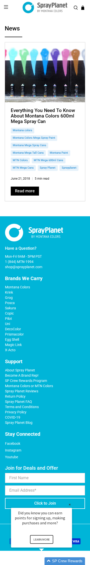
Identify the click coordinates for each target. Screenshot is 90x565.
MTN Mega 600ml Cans (48, 160)
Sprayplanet (69, 167)
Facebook (12, 444)
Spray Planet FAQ (18, 402)
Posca (10, 303)
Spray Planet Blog (18, 423)
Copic (9, 313)
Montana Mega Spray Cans (29, 145)
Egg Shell (12, 339)
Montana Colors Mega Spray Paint (34, 137)
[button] (47, 561)
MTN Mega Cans (23, 167)
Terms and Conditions (22, 407)
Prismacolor (14, 334)
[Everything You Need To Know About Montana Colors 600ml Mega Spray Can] (45, 72)
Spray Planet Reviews (21, 391)
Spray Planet (48, 167)
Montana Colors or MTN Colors (29, 386)
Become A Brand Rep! (21, 375)
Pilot (8, 319)
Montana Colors (17, 287)
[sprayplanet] (45, 7)
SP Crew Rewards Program (26, 381)
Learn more (42, 539)
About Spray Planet (20, 370)
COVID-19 (12, 417)
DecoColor (13, 329)
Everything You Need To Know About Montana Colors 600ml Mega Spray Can (43, 116)
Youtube (11, 457)
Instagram (13, 450)
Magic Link (13, 345)
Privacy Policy (15, 412)
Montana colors (22, 130)
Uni (7, 324)
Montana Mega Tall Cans (28, 152)
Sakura (10, 308)
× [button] (70, 504)
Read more (25, 191)
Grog (9, 298)
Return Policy (15, 396)
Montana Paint (59, 152)
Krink (9, 292)
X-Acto (10, 350)
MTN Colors (20, 160)
